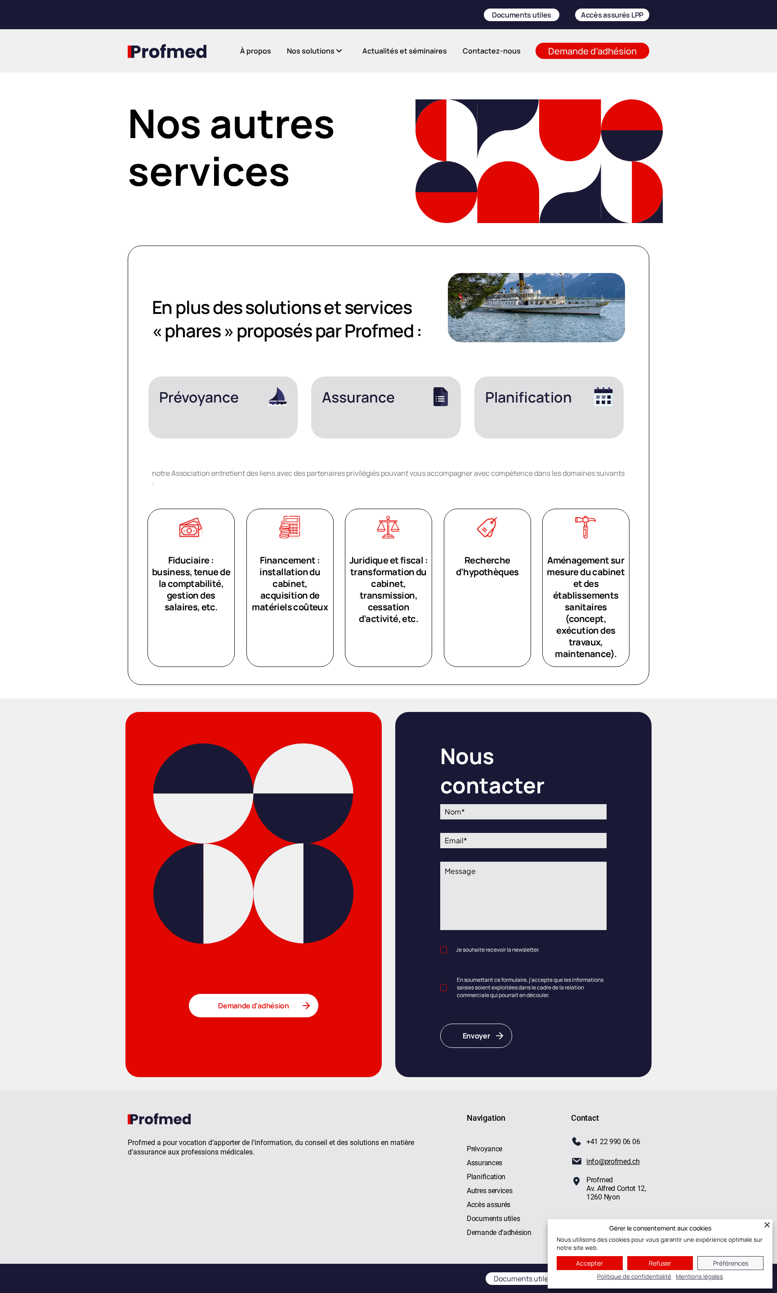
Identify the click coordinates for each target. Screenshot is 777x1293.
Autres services (490, 1190)
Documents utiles (521, 15)
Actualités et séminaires (404, 51)
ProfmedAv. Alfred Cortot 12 (615, 1184)
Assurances (484, 1163)
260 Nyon (605, 1197)
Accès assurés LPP (612, 15)
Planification (528, 397)
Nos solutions (311, 51)
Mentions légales (699, 1276)
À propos (255, 51)
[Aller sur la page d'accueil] (167, 51)
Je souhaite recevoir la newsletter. (498, 949)
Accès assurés (488, 1204)
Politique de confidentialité (634, 1276)
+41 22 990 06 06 (613, 1141)
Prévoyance (199, 397)
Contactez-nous (492, 51)
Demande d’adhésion (592, 51)
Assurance (358, 397)
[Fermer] (767, 1224)
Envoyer (476, 1036)
